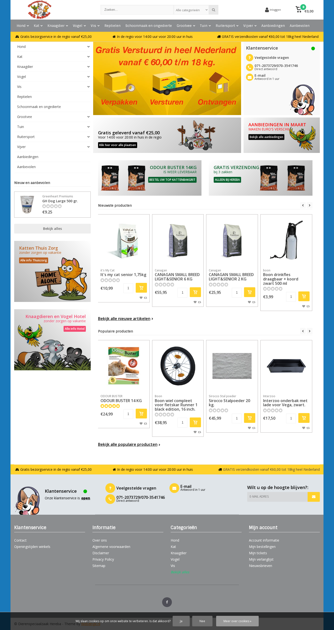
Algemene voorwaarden (111, 546)
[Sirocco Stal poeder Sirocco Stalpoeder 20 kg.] (232, 365)
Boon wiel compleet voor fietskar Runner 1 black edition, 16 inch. (176, 403)
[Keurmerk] (242, 10)
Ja (181, 621)
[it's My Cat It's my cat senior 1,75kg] (123, 240)
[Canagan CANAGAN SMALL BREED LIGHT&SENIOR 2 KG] (232, 240)
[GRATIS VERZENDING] (260, 178)
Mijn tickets (258, 553)
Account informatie (264, 540)
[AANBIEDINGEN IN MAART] (282, 135)
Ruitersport (225, 25)
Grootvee (184, 25)
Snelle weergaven (124, 258)
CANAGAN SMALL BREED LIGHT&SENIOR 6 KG (177, 275)
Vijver (248, 25)
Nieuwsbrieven (260, 565)
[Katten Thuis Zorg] (52, 271)
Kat (36, 25)
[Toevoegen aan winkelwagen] (141, 288)
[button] (304, 10)
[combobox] (191, 10)
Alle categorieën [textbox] (188, 10)
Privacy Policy (103, 559)
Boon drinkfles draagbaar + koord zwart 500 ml (280, 277)
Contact (20, 540)
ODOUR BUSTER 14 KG (121, 398)
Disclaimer (100, 553)
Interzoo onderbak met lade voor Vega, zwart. (285, 400)
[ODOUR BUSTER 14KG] (149, 178)
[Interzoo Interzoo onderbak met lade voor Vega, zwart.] (286, 365)
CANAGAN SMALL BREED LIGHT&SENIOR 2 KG (231, 275)
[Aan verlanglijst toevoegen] (141, 297)
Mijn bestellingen (262, 546)
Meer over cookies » (237, 621)
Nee (202, 621)
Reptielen (112, 25)
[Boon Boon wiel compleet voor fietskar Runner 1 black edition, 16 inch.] (178, 365)
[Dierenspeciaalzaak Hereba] (52, 10)
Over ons (99, 540)
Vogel (77, 25)
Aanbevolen (300, 25)
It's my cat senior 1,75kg (123, 273)
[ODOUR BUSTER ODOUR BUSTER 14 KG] (123, 365)
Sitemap (98, 565)
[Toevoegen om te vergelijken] (145, 297)
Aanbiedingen (273, 25)
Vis (93, 25)
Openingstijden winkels (32, 546)
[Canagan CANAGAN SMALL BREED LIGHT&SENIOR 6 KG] (178, 240)
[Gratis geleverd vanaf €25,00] (167, 135)
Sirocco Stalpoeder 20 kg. (229, 400)
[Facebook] (167, 602)
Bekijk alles (52, 228)
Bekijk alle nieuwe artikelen (124, 318)
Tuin (203, 25)
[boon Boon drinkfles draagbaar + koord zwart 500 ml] (286, 240)
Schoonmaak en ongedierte (148, 25)
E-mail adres (259, 496)
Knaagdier (56, 25)
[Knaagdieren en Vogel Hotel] (52, 339)
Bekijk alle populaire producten (127, 444)
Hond (21, 25)
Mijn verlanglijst (261, 559)
